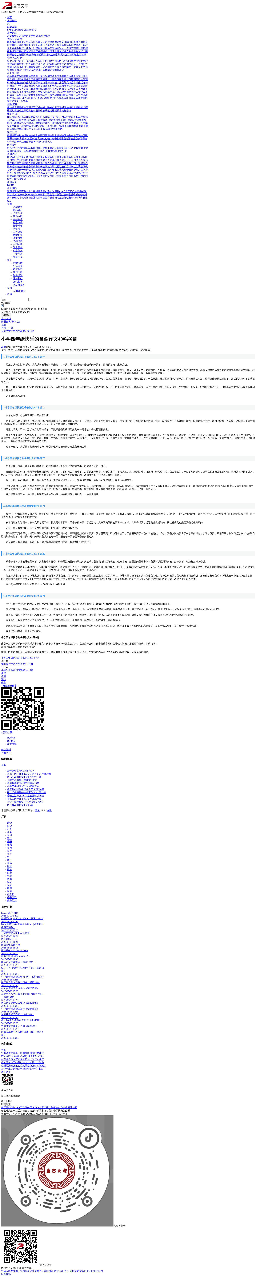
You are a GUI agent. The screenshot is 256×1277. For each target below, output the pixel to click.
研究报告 (12, 145)
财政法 (52, 138)
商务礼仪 (54, 67)
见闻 (9, 835)
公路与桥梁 (70, 123)
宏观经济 (31, 107)
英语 (19, 36)
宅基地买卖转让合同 (46, 173)
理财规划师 (60, 42)
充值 (3, 324)
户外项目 (19, 85)
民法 (49, 141)
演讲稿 (16, 228)
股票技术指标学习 (61, 110)
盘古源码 (12, 188)
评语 (9, 832)
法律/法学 (12, 132)
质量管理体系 (24, 48)
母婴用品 (73, 79)
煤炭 (52, 148)
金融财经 (18, 207)
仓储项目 (71, 89)
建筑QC (44, 120)
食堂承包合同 (16, 176)
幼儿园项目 (39, 85)
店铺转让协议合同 (75, 166)
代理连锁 (40, 64)
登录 (37, 810)
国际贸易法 (46, 135)
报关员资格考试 (53, 48)
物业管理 (83, 61)
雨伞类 (48, 92)
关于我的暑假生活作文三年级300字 (25, 789)
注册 (49, 810)
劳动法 (13, 141)
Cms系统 (78, 197)
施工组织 (62, 120)
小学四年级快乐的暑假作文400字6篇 (20, 657)
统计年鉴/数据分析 (29, 151)
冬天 (9, 854)
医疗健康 (50, 197)
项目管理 (26, 67)
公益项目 (28, 85)
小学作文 (18, 250)
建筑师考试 (27, 45)
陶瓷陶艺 (23, 95)
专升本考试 (39, 45)
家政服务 (61, 89)
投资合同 (40, 157)
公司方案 (35, 61)
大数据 (32, 82)
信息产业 (12, 148)
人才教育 (21, 197)
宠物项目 (61, 76)
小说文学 (50, 191)
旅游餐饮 (40, 197)
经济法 (67, 138)
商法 (16, 135)
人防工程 (35, 120)
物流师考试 (72, 42)
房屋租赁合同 (47, 176)
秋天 (9, 851)
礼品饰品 (68, 82)
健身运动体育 (78, 98)
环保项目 (35, 79)
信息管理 (59, 64)
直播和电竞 (51, 85)
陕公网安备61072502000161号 (87, 1271)
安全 (9, 885)
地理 (47, 36)
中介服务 (50, 95)
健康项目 (33, 76)
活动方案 (18, 216)
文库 (9, 204)
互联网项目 (22, 76)
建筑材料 (59, 117)
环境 (9, 875)
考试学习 (18, 269)
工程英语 (68, 117)
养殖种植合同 (16, 166)
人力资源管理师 (70, 48)
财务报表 (54, 61)
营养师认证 (15, 45)
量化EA (32, 1056)
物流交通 (31, 197)
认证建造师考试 (55, 51)
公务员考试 (51, 45)
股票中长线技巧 (44, 110)
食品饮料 (44, 98)
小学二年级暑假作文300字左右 (23, 786)
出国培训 (21, 42)
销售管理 (31, 64)
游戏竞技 (67, 191)
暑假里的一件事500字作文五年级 (24, 798)
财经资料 (59, 107)
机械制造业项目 (17, 92)
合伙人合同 (70, 160)
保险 (9, 107)
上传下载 (54, 194)
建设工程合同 (31, 160)
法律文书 (35, 135)
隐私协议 (15, 1107)
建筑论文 (50, 117)
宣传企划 (16, 61)
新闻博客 (12, 191)
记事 (9, 829)
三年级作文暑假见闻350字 (20, 770)
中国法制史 (67, 135)
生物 (33, 36)
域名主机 (59, 197)
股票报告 (21, 107)
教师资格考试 (76, 45)
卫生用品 (66, 92)
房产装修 (35, 194)
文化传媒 (42, 76)
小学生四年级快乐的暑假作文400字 (25, 802)
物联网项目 (60, 95)
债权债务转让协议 (26, 173)
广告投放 (53, 1107)
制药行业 (43, 151)
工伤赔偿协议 (40, 169)
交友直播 (77, 191)
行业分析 (40, 107)
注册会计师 (63, 45)
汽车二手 (44, 194)
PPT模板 (11, 29)
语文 (9, 36)
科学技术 (18, 263)
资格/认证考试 (14, 39)
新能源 (62, 148)
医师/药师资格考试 (31, 54)
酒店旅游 (52, 76)
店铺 (9, 294)
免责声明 (44, 1107)
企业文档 (26, 61)
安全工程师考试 (39, 51)
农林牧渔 (31, 148)
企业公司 (31, 191)
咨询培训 (68, 64)
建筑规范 (21, 123)
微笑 (9, 866)
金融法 (59, 138)
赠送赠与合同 (45, 160)
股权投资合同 (40, 163)
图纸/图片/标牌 (56, 126)
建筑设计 (72, 120)
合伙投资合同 (54, 163)
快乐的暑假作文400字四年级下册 (24, 777)
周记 (9, 823)
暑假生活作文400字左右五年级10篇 (25, 795)
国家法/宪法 (36, 138)
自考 (9, 42)
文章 (8, 331)
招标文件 (59, 123)
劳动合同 (45, 67)
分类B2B (26, 194)
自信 (9, 888)
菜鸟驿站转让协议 (56, 166)
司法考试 (50, 42)
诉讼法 (27, 135)
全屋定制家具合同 (64, 176)
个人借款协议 (64, 173)
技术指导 (52, 151)
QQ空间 (11, 738)
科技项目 (71, 95)
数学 (14, 36)
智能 (3, 1053)
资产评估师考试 (22, 51)
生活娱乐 (18, 266)
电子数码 (54, 79)
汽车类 (79, 76)
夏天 (9, 847)
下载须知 (25, 1107)
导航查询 (63, 194)
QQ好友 (11, 741)
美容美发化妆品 (27, 89)
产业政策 (76, 148)
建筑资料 (53, 120)
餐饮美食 (71, 85)
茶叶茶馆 (76, 92)
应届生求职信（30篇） (27, 1059)
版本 (22, 1053)
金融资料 (50, 107)
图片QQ (59, 191)
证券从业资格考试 (73, 51)
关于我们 (6, 1107)
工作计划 (18, 232)
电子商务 (35, 98)
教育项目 (26, 79)
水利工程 (12, 123)
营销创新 (35, 67)
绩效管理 (12, 64)
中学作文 (18, 253)
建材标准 (40, 123)
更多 (3, 765)
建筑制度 (31, 117)
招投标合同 (58, 160)
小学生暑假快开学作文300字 (22, 780)
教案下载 (18, 222)
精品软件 (18, 210)
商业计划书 (13, 73)
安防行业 (62, 151)
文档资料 (12, 20)
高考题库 (12, 33)
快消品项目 (15, 98)
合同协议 (12, 154)
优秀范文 (12, 900)
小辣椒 (40, 1062)
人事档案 (64, 67)
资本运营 (78, 64)
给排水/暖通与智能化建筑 (49, 129)
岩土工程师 (80, 54)
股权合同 (12, 157)
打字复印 (40, 92)
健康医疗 (18, 272)
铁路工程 (50, 123)
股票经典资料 (28, 110)
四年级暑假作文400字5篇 (20, 805)
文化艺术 (18, 281)
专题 (9, 288)
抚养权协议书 (26, 169)
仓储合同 (28, 166)
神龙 (32, 1053)
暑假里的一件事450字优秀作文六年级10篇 (29, 774)
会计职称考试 (38, 48)
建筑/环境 (12, 113)
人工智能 (61, 85)
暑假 (22, 331)
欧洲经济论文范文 (10, 1065)
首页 (9, 17)
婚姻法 (10, 135)
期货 (14, 107)
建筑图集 (81, 120)
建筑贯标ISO (28, 126)
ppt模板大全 (19, 291)
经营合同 (21, 157)
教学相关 (18, 235)
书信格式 (18, 219)
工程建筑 (45, 79)
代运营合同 (67, 169)
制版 (27, 1053)
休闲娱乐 (12, 182)
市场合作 (63, 1107)
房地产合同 (18, 160)
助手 (8, 1072)
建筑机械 (21, 117)
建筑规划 (12, 117)
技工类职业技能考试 (51, 54)
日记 (9, 826)
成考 (14, 42)
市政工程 (78, 117)
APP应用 (26, 98)
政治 (42, 36)
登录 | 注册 (7, 328)
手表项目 (40, 82)
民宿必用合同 (80, 176)
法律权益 (18, 278)
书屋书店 (40, 95)
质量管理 (73, 61)
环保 (9, 879)
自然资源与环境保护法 (35, 141)
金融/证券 (12, 104)
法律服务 (50, 82)
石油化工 (45, 148)
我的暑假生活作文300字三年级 (17, 664)
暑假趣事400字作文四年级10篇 (23, 783)
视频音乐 (40, 191)
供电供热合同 (40, 166)
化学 (23, 36)
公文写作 (18, 213)
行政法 (45, 138)
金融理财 (73, 194)
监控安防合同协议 (16, 179)
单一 (17, 1053)
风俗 (9, 891)
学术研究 (18, 247)
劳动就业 (16, 67)
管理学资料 (13, 70)
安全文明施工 (14, 126)
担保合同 (68, 157)
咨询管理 (83, 79)
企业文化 (83, 67)
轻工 (68, 148)
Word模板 (21, 29)
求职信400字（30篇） (17, 1056)
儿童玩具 (80, 85)
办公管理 (82, 194)
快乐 (9, 860)
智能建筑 (40, 117)
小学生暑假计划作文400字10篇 (17, 670)
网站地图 (72, 1107)
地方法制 (57, 135)
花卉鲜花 (57, 92)
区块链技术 (70, 107)
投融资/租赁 (82, 107)
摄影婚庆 (16, 79)
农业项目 (71, 76)
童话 (9, 863)
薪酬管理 (21, 64)
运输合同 (78, 157)
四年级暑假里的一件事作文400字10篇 (26, 792)
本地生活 (78, 82)
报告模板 (18, 225)
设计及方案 (82, 123)
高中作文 (18, 238)
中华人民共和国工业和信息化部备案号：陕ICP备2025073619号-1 (34, 1271)
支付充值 (12, 197)
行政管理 (35, 70)
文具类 (32, 95)
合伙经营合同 (69, 163)
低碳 (9, 882)
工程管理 (50, 64)
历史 (28, 36)
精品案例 (12, 76)
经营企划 (64, 61)
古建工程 (26, 120)
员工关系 (73, 67)
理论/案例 (14, 138)
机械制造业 (13, 82)
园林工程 (16, 120)
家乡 (9, 869)
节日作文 (18, 256)
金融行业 (23, 82)
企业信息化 (25, 70)
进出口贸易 (55, 98)
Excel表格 (31, 29)
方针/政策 (25, 138)
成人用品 (59, 82)
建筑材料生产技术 (26, 129)
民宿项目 (23, 101)
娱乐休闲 (66, 98)
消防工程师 (68, 54)
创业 (9, 61)
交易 (13, 1053)
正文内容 (29, 331)
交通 (57, 148)
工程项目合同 (26, 163)
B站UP (10, 185)
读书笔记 (12, 897)
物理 (38, 36)
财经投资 (18, 275)
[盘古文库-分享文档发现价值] (14, 9)
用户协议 (34, 1107)
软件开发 (52, 89)
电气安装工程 (42, 126)
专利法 (20, 141)
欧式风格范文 (27, 1065)
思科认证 (31, 42)
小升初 (10, 894)
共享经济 (31, 92)
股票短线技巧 (14, 110)
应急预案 (45, 70)
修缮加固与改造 (72, 126)
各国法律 (78, 135)
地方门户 (16, 194)
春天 (9, 844)
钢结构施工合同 (32, 176)
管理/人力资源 (14, 57)
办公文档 (12, 26)
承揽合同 (59, 157)
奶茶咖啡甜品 (57, 70)
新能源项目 (41, 89)
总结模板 (18, 241)
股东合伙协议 (54, 169)
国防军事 (14, 151)
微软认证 (40, 42)
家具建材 (64, 79)
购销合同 (31, 157)
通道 (8, 1053)
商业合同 (45, 61)
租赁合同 (50, 157)
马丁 (38, 1056)
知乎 (9, 260)
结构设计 (31, 123)
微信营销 (68, 197)
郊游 (9, 872)
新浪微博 (12, 744)
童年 (9, 838)
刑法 (21, 135)
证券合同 (80, 160)
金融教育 (21, 148)
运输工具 (14, 95)
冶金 (38, 148)
